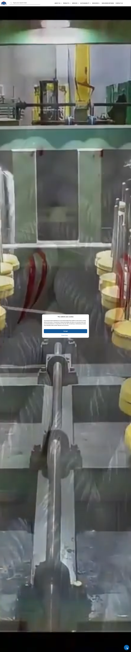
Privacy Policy (64, 335)
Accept (65, 331)
